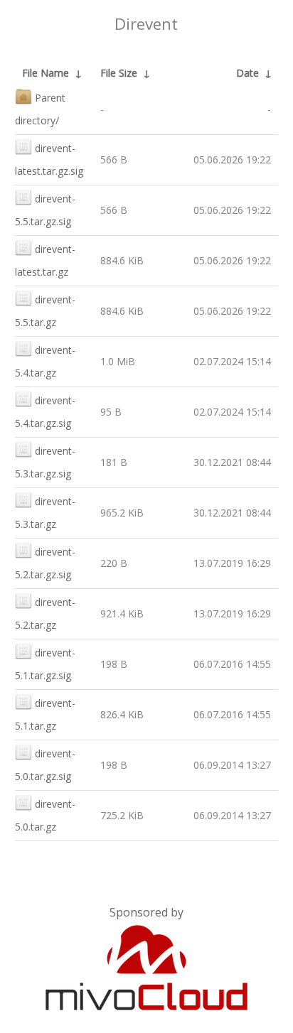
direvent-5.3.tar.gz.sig (45, 462)
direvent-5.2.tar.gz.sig (45, 563)
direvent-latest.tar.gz (45, 260)
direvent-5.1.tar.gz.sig (45, 664)
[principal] (146, 1007)
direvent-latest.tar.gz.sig (49, 159)
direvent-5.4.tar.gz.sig (45, 412)
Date (247, 73)
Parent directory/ (40, 109)
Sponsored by (146, 912)
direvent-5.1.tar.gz (45, 714)
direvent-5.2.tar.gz (45, 613)
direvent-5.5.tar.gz (45, 311)
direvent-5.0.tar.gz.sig (45, 765)
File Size (118, 73)
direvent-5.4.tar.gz (45, 361)
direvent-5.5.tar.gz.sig (45, 210)
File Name (45, 73)
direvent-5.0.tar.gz (45, 815)
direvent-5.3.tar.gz (45, 512)
